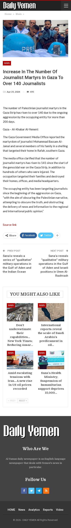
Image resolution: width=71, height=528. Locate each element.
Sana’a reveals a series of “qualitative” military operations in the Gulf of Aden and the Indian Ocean (17, 263)
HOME (11, 509)
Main (7, 63)
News (21, 509)
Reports (48, 509)
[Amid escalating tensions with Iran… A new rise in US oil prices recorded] (20, 360)
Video (59, 509)
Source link (9, 224)
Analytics (34, 509)
